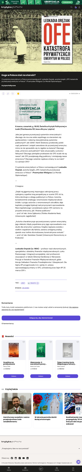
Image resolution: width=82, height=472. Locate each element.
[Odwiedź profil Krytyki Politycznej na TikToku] (19, 458)
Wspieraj (9, 470)
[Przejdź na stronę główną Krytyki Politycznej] (11, 442)
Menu (73, 470)
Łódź (23, 283)
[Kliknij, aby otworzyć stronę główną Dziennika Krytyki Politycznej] (41, 468)
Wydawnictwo (25, 470)
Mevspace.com (51, 463)
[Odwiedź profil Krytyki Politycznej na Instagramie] (16, 458)
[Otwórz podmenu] (79, 448)
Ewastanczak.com (67, 463)
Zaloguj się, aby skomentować (41, 318)
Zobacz (13, 376)
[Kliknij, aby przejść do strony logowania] (79, 7)
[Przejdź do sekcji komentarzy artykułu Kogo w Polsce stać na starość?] (13, 93)
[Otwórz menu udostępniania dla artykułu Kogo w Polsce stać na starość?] (8, 93)
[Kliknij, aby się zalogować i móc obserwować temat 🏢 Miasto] (38, 283)
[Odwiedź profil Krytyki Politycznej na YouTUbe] (23, 458)
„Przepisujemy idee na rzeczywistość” (15, 448)
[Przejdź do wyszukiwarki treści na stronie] (71, 7)
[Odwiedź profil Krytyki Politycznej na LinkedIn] (27, 458)
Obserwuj (57, 470)
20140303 (25, 288)
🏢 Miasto (32, 283)
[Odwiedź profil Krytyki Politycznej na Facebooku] (12, 458)
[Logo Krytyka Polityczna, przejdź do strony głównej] (12, 7)
